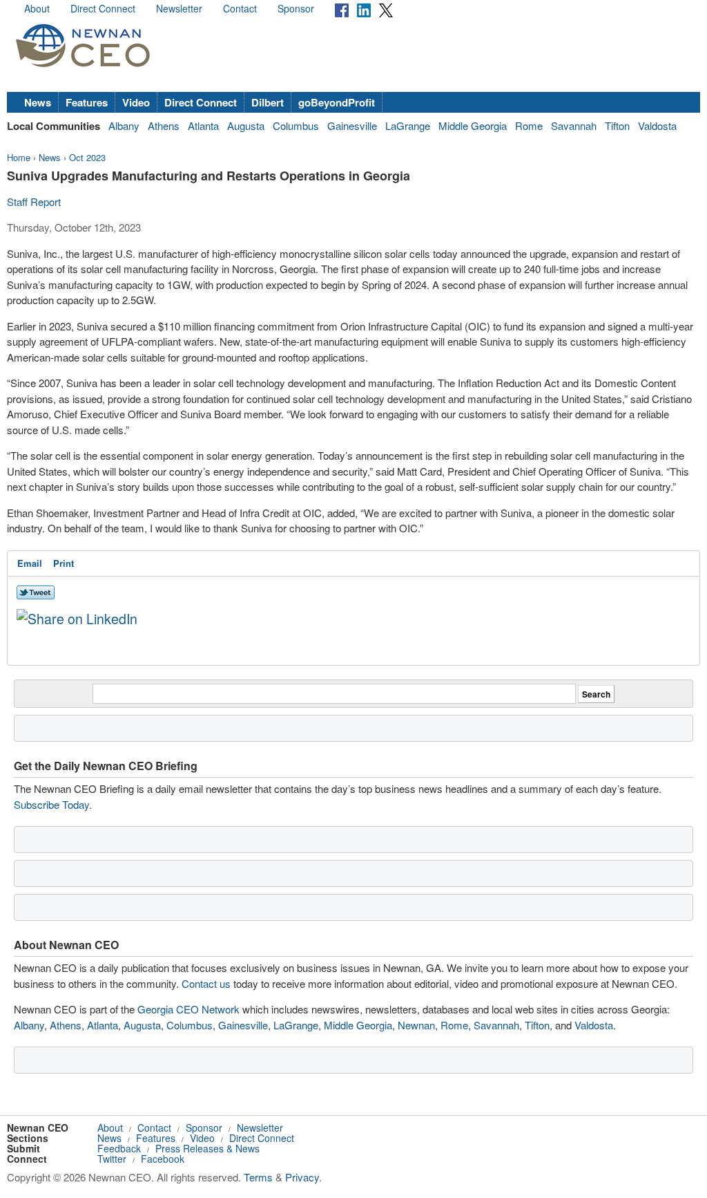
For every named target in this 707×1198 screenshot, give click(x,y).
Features (87, 102)
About (37, 8)
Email (29, 563)
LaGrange (407, 125)
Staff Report (34, 201)
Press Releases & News (207, 1148)
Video (136, 102)
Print (63, 563)
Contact (240, 8)
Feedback (119, 1148)
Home (18, 157)
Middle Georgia (472, 125)
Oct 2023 (87, 157)
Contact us (206, 983)
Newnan (416, 1025)
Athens (164, 125)
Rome (529, 125)
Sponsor (296, 8)
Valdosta (657, 125)
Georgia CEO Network (188, 1009)
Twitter (111, 1159)
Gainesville (352, 125)
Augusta (245, 125)
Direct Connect (102, 8)
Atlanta (203, 125)
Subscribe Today (51, 804)
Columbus (296, 125)
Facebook (162, 1159)
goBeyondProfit (336, 102)
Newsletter (179, 8)
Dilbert (267, 102)
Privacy (302, 1177)
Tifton (617, 125)
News (37, 102)
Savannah (574, 125)
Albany (123, 125)
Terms (258, 1177)
